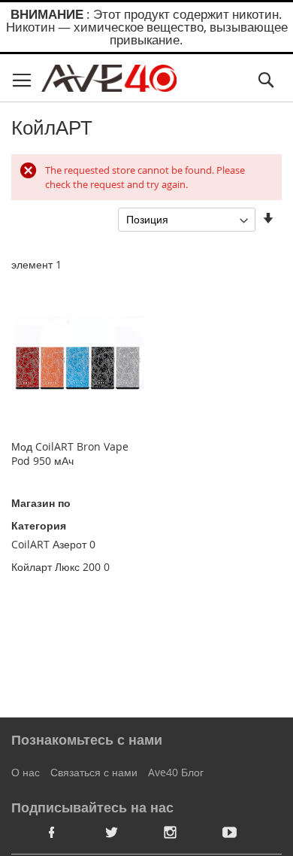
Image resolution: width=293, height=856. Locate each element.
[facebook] (51, 832)
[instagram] (170, 832)
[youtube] (229, 832)
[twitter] (111, 832)
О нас (25, 772)
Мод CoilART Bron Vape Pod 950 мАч (69, 453)
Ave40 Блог (176, 772)
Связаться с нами (93, 772)
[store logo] (109, 78)
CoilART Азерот (48, 544)
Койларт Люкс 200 (56, 567)
